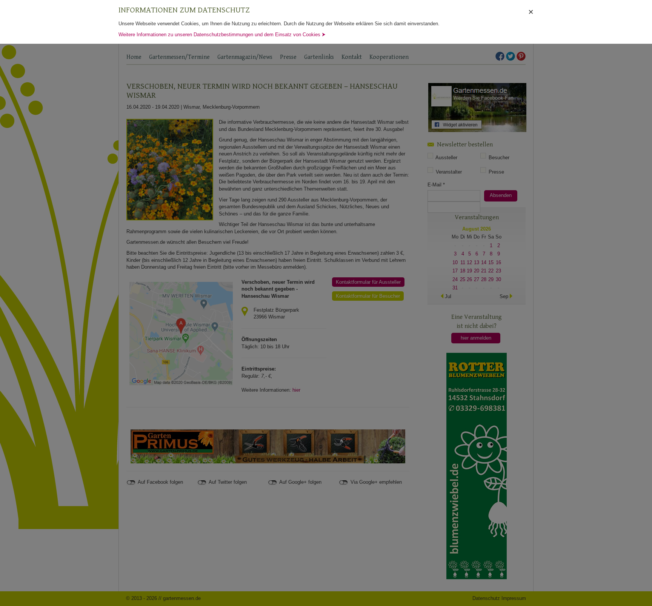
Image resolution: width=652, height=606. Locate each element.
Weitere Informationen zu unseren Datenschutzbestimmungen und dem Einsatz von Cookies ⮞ (222, 34)
